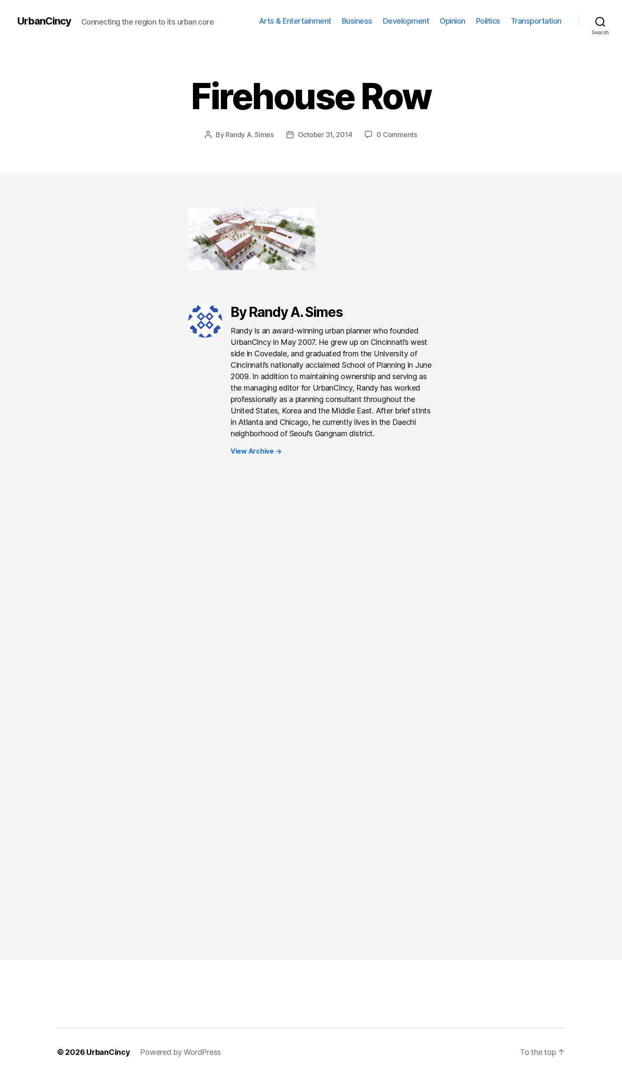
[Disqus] (311, 604)
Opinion (452, 21)
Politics (488, 21)
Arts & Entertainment (295, 21)
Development (406, 21)
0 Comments (397, 134)
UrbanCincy (44, 21)
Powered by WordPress (180, 1052)
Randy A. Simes (249, 134)
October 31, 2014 (325, 134)
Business (357, 21)
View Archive (256, 451)
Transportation (536, 21)
